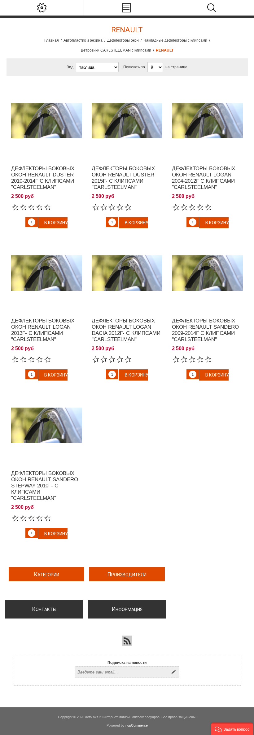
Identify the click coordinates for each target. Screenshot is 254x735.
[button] (232, 729)
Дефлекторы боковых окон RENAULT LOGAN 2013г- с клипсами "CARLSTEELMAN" (42, 330)
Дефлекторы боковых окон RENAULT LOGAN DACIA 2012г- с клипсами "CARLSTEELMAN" (126, 330)
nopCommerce (136, 725)
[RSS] (127, 641)
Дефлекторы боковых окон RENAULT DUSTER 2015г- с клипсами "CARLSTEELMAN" (123, 178)
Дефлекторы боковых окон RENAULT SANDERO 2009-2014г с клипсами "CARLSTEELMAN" (205, 330)
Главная (51, 40)
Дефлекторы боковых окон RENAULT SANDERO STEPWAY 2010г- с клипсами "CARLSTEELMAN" (44, 485)
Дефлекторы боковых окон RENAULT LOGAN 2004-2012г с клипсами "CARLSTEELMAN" (203, 178)
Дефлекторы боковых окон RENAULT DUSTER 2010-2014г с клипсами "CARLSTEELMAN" (42, 178)
